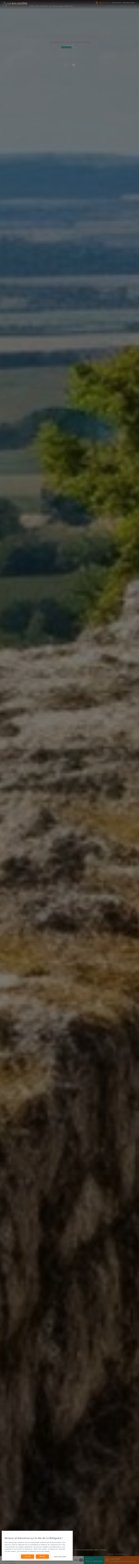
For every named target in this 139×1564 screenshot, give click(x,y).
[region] (37, 1546)
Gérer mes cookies (60, 1556)
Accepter (27, 1556)
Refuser (42, 1556)
